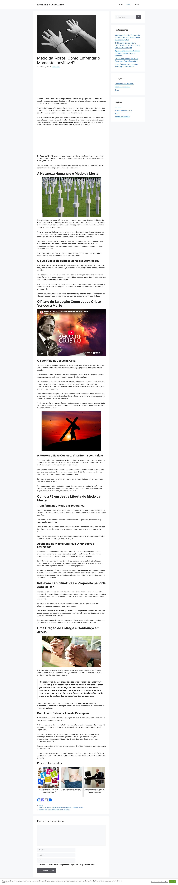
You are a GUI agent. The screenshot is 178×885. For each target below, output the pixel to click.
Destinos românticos (122, 87)
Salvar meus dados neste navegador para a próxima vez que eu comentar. (67, 865)
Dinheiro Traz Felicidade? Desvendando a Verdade (54, 809)
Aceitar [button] (172, 882)
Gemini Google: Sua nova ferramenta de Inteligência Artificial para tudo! (61, 807)
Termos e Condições (122, 117)
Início (121, 4)
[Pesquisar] (138, 17)
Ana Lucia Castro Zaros (50, 4)
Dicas (128, 4)
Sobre (117, 113)
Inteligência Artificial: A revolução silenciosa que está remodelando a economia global (127, 37)
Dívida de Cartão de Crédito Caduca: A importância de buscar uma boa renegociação (127, 45)
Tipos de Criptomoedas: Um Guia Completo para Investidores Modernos (127, 53)
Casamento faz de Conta (124, 84)
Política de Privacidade (123, 110)
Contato (136, 4)
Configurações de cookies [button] (159, 882)
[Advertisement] (71, 84)
